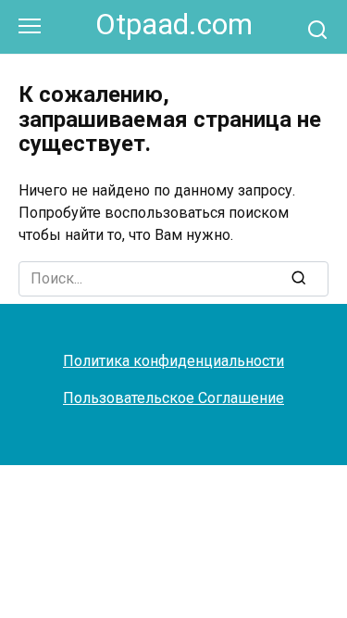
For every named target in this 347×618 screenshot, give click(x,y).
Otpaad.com (174, 24)
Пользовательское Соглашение (173, 398)
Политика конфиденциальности (173, 361)
